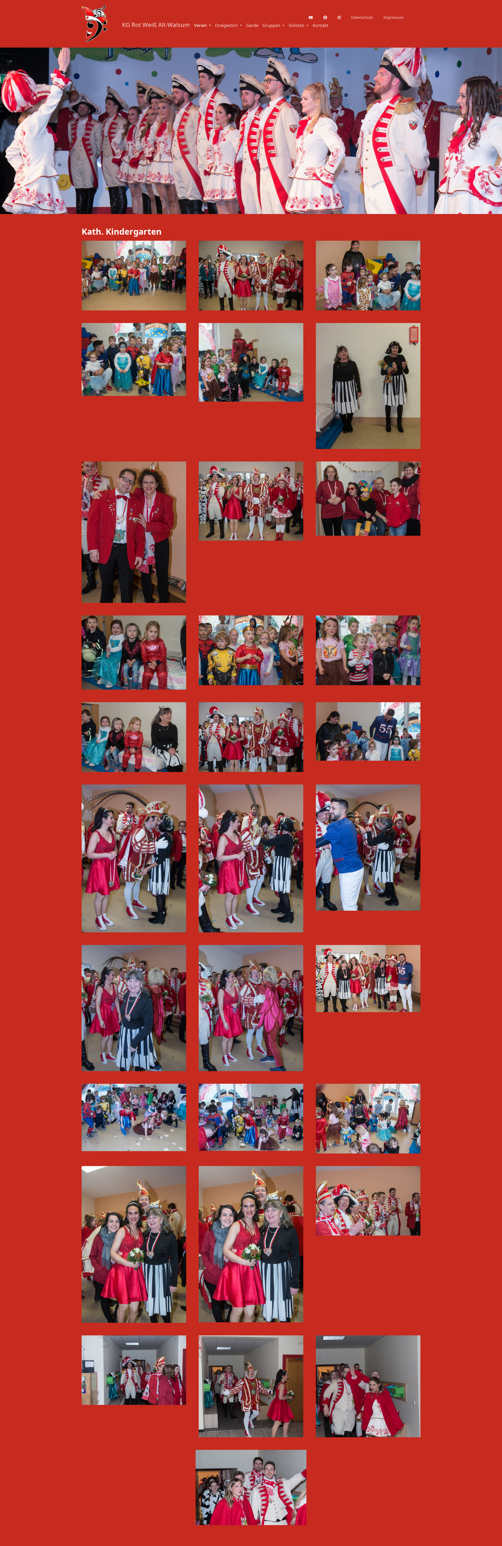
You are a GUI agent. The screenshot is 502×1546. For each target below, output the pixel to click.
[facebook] (328, 17)
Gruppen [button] (272, 25)
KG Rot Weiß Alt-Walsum (156, 25)
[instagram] (342, 17)
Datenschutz (362, 17)
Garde (252, 25)
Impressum (394, 17)
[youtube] (314, 17)
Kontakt (320, 25)
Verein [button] (201, 25)
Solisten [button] (297, 25)
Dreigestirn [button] (227, 25)
